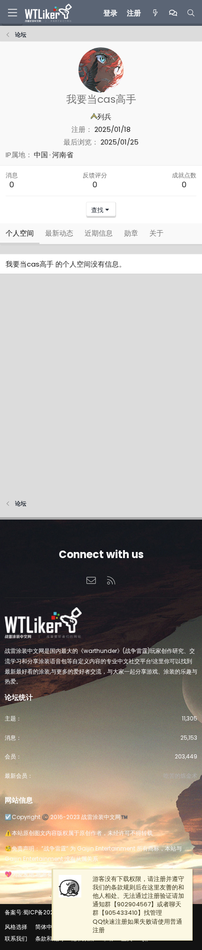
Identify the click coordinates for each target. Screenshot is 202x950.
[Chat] (173, 12)
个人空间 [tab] (20, 233)
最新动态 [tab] (59, 233)
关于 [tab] (156, 233)
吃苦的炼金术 (180, 776)
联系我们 (16, 938)
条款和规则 (49, 938)
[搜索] (191, 12)
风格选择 (16, 927)
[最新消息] (155, 12)
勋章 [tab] (131, 233)
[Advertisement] (101, 389)
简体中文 (46, 927)
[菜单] (12, 13)
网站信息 (19, 800)
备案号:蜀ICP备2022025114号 (43, 912)
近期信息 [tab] (99, 233)
